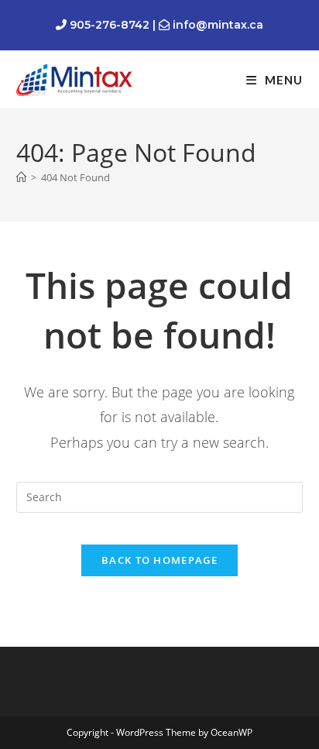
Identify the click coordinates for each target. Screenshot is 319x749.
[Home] (21, 177)
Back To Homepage (159, 560)
